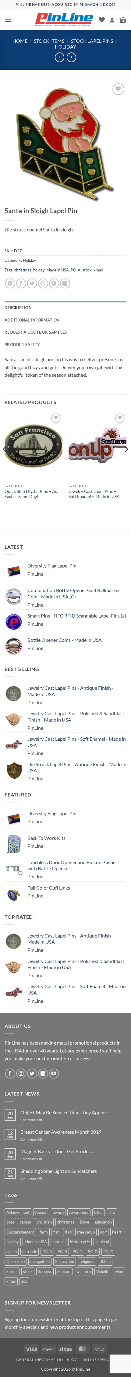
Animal (41, 1212)
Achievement (18, 1212)
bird (111, 1212)
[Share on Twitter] (32, 283)
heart (117, 1232)
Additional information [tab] (32, 320)
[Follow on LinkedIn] (43, 1074)
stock (87, 270)
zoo (24, 1281)
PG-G (108, 1251)
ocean (11, 1251)
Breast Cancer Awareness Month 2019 (60, 1132)
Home (19, 41)
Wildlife (102, 1271)
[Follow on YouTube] (54, 1074)
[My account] (112, 19)
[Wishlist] (102, 19)
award (58, 1212)
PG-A (75, 270)
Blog (72, 1359)
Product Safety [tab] (22, 344)
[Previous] (5, 461)
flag (68, 1232)
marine (58, 1241)
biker (98, 1212)
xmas (98, 270)
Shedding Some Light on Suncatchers (58, 1171)
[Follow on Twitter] (32, 1074)
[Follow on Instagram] (21, 1074)
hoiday (38, 270)
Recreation (64, 1261)
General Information (39, 1359)
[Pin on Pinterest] (54, 283)
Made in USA (57, 270)
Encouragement (20, 1232)
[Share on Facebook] (21, 283)
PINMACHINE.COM (97, 4)
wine (119, 1271)
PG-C (77, 1251)
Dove (84, 1222)
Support (64, 1271)
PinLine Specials (98, 1359)
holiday (12, 1241)
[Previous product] (71, 57)
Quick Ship (15, 1261)
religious (87, 1261)
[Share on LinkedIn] (65, 283)
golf (103, 1232)
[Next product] (59, 57)
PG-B (62, 1251)
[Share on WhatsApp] (10, 283)
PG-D (93, 1251)
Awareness (79, 1212)
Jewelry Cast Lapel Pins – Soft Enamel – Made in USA (94, 494)
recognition (40, 1261)
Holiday (65, 46)
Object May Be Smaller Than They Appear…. (66, 1112)
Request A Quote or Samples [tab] (36, 332)
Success (45, 1271)
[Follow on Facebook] (10, 1074)
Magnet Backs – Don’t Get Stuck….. (56, 1151)
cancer (25, 1222)
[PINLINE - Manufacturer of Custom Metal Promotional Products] (63, 20)
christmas (22, 270)
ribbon (105, 1261)
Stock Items (49, 41)
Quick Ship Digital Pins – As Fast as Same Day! (31, 494)
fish (56, 1232)
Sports (12, 1271)
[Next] (126, 461)
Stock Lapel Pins (92, 41)
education (103, 1222)
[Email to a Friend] (43, 283)
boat (10, 1222)
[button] (8, 19)
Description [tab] (18, 307)
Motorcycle (80, 1241)
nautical (102, 1241)
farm (44, 1232)
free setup (86, 1232)
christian (44, 1222)
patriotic (29, 1251)
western (83, 1271)
